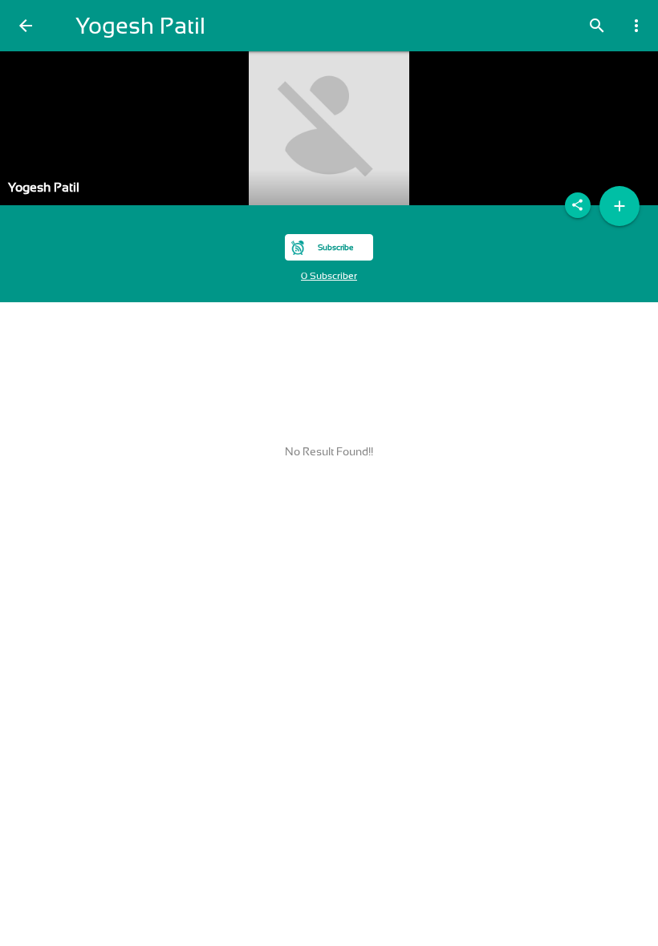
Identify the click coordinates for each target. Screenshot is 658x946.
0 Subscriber (329, 275)
